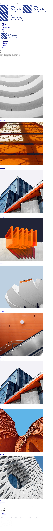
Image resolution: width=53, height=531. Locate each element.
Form (0, 357)
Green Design (1, 214)
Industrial (1, 166)
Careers (3, 513)
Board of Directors (4, 514)
